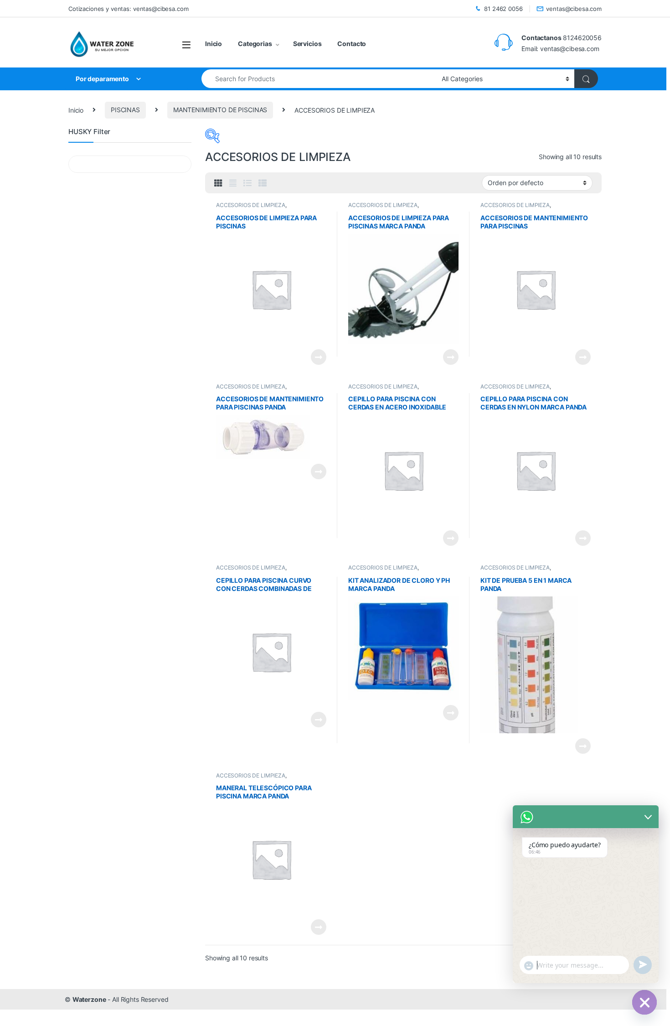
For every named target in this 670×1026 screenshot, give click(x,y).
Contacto (351, 43)
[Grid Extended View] (233, 183)
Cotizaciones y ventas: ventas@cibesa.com (128, 8)
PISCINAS (125, 110)
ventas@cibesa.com (574, 8)
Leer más (318, 357)
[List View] (247, 183)
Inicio (213, 43)
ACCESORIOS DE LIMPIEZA (250, 205)
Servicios (307, 43)
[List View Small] (262, 183)
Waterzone (89, 999)
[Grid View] (218, 183)
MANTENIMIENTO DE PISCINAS (220, 110)
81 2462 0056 (503, 8)
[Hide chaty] (644, 1002)
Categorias (255, 43)
